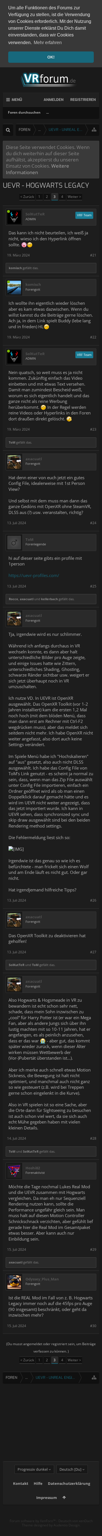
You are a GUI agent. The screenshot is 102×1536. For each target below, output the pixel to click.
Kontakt (20, 1483)
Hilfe (38, 1483)
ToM (12, 442)
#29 (93, 1249)
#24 (93, 523)
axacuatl (34, 459)
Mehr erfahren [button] (48, 42)
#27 (93, 952)
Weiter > (74, 196)
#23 (93, 429)
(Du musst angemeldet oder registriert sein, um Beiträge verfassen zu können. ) (51, 1347)
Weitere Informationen (37, 168)
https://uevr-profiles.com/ (33, 575)
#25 (93, 586)
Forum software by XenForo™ (33, 1520)
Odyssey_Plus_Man (42, 1279)
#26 (93, 900)
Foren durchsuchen (24, 112)
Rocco (13, 599)
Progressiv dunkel (33, 1469)
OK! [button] (51, 57)
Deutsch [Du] (70, 1469)
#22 (93, 337)
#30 (93, 1326)
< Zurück (27, 196)
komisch (15, 268)
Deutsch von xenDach (75, 1520)
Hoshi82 (33, 1168)
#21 (93, 255)
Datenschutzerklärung (69, 1483)
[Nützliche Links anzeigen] (94, 129)
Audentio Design (67, 1525)
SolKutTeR (35, 214)
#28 (93, 1138)
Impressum (46, 1497)
